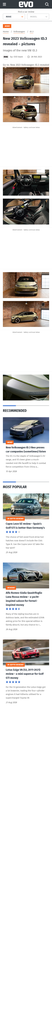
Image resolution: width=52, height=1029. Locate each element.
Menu (4, 4)
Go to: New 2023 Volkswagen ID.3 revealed (26, 64)
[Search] (47, 4)
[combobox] (4, 16)
